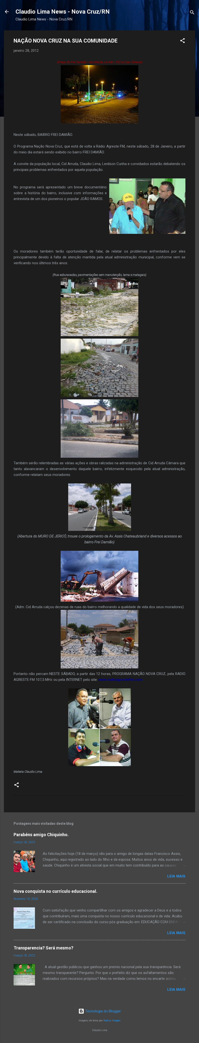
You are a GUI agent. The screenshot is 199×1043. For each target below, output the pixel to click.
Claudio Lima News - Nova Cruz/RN (63, 11)
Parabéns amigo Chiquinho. (41, 834)
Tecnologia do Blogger (102, 1011)
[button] (182, 41)
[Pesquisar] (192, 13)
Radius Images (112, 1020)
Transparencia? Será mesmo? (43, 947)
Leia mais (176, 876)
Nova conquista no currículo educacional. (55, 891)
